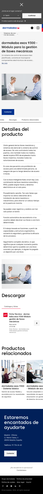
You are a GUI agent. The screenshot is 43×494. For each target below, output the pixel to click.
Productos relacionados (30, 120)
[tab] (11, 307)
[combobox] (11, 15)
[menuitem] (11, 28)
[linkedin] (15, 486)
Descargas (13, 120)
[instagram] (19, 486)
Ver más (4, 63)
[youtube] (11, 486)
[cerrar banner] (21, 4)
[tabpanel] (21, 323)
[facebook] (3, 486)
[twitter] (7, 486)
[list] (21, 381)
